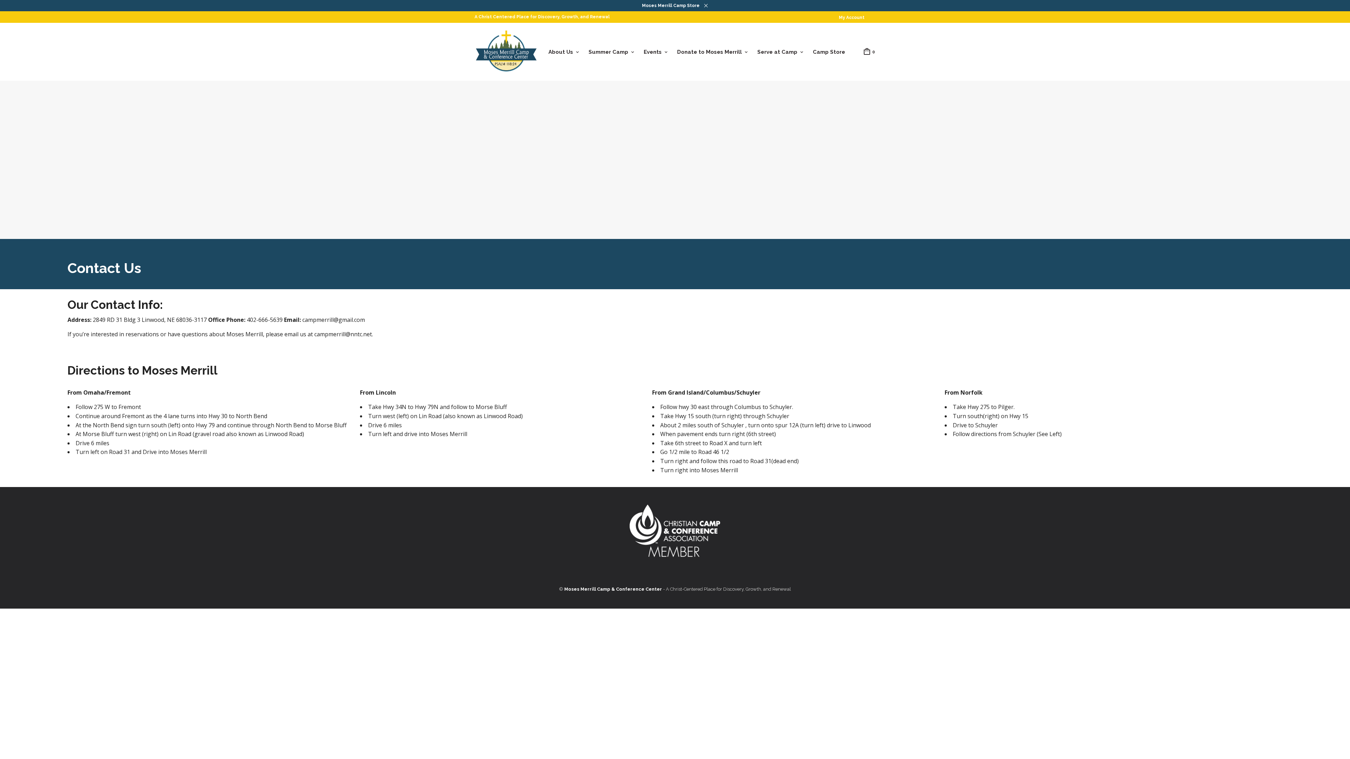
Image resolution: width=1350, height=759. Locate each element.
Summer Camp (608, 52)
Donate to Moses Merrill (709, 52)
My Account (851, 17)
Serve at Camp (777, 52)
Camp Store (829, 52)
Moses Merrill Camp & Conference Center (613, 589)
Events (653, 52)
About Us (560, 52)
